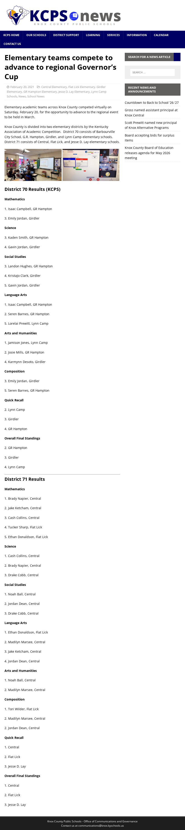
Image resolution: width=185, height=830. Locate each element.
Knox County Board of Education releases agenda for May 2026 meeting (149, 153)
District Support (66, 35)
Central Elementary (54, 87)
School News (35, 96)
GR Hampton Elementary (40, 92)
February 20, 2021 (22, 87)
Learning (93, 35)
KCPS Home (11, 35)
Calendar (161, 35)
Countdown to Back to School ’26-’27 (152, 102)
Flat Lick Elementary (81, 87)
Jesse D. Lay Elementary (74, 92)
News (22, 96)
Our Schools (36, 35)
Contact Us (12, 44)
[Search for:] (152, 72)
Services (113, 35)
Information (137, 35)
